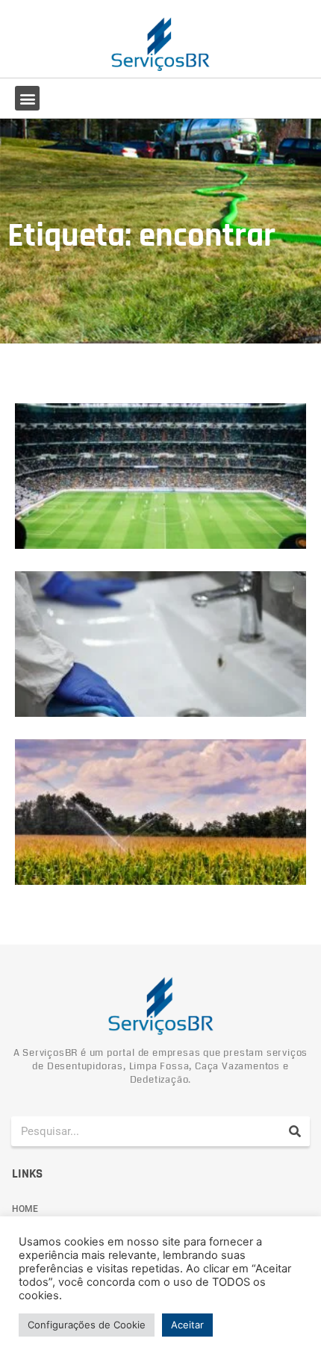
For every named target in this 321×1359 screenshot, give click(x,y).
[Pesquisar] (295, 1131)
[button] (27, 98)
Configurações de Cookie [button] (87, 1325)
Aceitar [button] (187, 1325)
